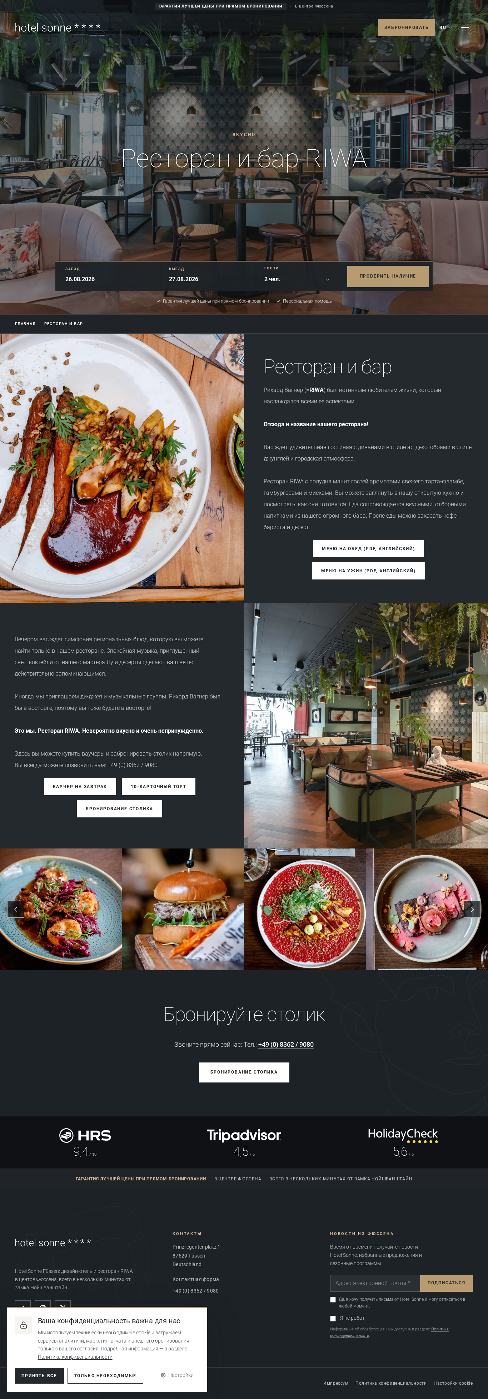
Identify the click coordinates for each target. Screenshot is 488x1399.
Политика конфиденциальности (391, 1383)
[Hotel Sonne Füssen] (58, 27)
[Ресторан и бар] (122, 468)
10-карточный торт (158, 786)
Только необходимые (105, 1375)
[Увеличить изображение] (366, 725)
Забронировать (406, 27)
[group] (244, 909)
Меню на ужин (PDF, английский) (368, 570)
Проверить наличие (388, 276)
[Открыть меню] (465, 27)
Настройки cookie (453, 1383)
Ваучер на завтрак (80, 786)
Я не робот (352, 1318)
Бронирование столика (119, 808)
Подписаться (446, 1282)
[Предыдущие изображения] (15, 909)
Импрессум (335, 1383)
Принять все (39, 1375)
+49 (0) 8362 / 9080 (286, 1044)
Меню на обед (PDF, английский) (368, 548)
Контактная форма (196, 1279)
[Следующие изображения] (472, 909)
